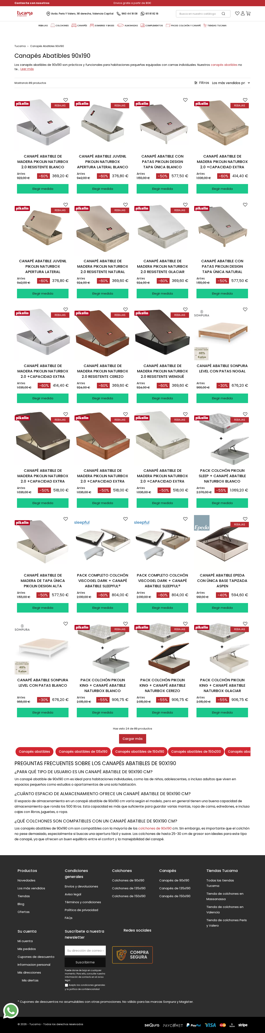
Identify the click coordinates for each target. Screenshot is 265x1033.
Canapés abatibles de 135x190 (83, 751)
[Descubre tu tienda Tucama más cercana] (205, 25)
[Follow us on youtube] (133, 937)
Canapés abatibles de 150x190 (139, 751)
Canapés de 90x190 (174, 880)
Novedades (26, 880)
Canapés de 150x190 (174, 896)
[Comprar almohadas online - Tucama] (120, 25)
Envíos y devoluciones (81, 886)
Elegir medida (43, 189)
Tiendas (24, 896)
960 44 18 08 (129, 13)
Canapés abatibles (34, 751)
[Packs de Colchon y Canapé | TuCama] (168, 25)
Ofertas (24, 912)
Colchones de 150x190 (129, 896)
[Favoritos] (237, 14)
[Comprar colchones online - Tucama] (53, 25)
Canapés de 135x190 (174, 888)
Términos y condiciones (83, 902)
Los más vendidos (31, 888)
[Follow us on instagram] (141, 937)
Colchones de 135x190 (129, 888)
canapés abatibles (224, 65)
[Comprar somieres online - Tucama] (92, 25)
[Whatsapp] (11, 1011)
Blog (21, 904)
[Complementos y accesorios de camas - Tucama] (143, 25)
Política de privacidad (81, 910)
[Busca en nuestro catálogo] (225, 13)
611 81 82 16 (152, 13)
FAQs (68, 918)
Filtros (203, 82)
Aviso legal (73, 894)
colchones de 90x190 (155, 828)
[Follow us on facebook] (126, 937)
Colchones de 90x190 (128, 880)
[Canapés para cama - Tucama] (74, 25)
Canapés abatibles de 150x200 (196, 751)
